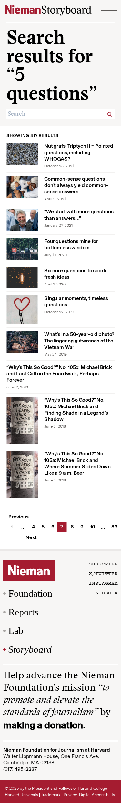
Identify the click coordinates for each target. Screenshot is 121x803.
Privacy (70, 794)
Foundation (30, 593)
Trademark (51, 794)
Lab (15, 630)
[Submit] (110, 114)
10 (92, 527)
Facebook (105, 592)
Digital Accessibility (97, 794)
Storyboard (30, 649)
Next (31, 537)
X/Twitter (103, 573)
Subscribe (103, 563)
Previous (18, 517)
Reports (23, 612)
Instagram (103, 582)
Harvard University (21, 794)
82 (113, 527)
